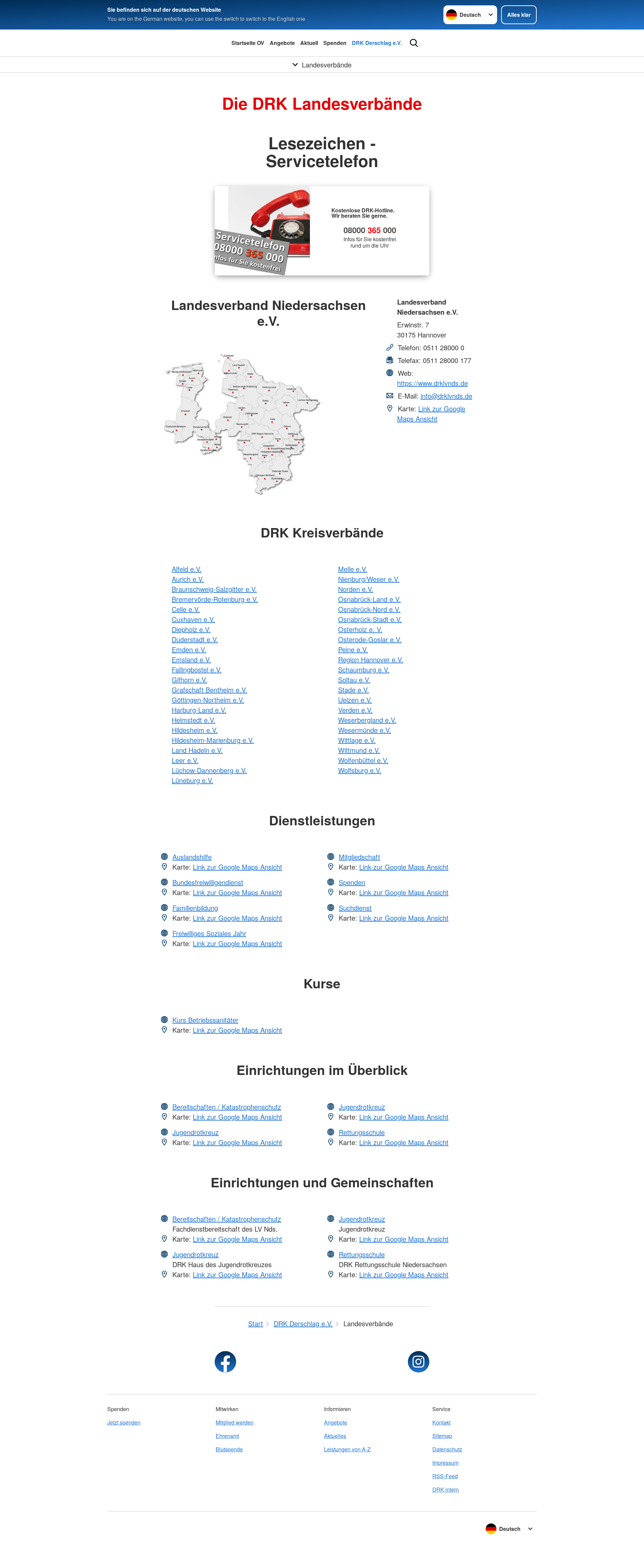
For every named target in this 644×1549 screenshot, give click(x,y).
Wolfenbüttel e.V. (363, 760)
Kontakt (441, 1422)
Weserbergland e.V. (367, 720)
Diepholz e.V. (191, 629)
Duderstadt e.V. (195, 639)
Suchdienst (355, 908)
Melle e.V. (352, 569)
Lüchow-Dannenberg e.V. (209, 770)
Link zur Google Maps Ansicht (431, 413)
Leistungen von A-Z (347, 1449)
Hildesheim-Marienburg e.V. (213, 740)
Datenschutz (447, 1449)
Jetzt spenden (124, 1422)
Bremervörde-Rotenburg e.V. (215, 599)
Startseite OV (247, 43)
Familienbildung (195, 908)
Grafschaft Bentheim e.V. (209, 689)
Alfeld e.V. (187, 569)
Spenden (334, 43)
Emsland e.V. (191, 659)
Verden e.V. (355, 710)
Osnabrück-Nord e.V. (369, 609)
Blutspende (229, 1449)
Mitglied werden (235, 1422)
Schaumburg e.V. (363, 669)
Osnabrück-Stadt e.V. (370, 619)
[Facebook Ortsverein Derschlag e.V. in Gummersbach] (225, 1362)
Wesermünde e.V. (364, 730)
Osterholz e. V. (360, 629)
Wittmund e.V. (359, 750)
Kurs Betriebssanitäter (205, 1020)
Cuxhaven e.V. (193, 619)
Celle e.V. (186, 609)
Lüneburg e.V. (192, 780)
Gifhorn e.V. (189, 679)
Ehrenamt (227, 1436)
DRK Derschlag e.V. (377, 43)
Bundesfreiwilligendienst (207, 882)
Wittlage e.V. (357, 740)
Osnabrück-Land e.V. (369, 599)
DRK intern (445, 1489)
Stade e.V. (353, 689)
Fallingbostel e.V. (197, 669)
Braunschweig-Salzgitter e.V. (214, 589)
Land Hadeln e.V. (197, 750)
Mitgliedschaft (359, 857)
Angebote (282, 43)
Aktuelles (335, 1436)
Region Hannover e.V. (370, 659)
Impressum (445, 1462)
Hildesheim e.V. (195, 730)
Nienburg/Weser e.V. (368, 579)
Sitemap (442, 1436)
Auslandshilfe (192, 857)
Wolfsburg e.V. (359, 770)
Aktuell (309, 43)
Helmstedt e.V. (193, 720)
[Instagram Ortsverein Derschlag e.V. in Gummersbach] (418, 1362)
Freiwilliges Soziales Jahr (209, 933)
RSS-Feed (445, 1476)
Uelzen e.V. (355, 700)
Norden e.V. (355, 589)
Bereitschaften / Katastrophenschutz (226, 1107)
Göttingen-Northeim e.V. (208, 700)
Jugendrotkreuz (195, 1132)
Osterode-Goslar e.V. (369, 639)
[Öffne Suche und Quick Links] (414, 43)
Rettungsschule (362, 1132)
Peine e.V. (353, 649)
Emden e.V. (189, 649)
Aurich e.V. (188, 579)
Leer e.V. (185, 760)
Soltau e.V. (354, 679)
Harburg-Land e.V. (199, 710)
